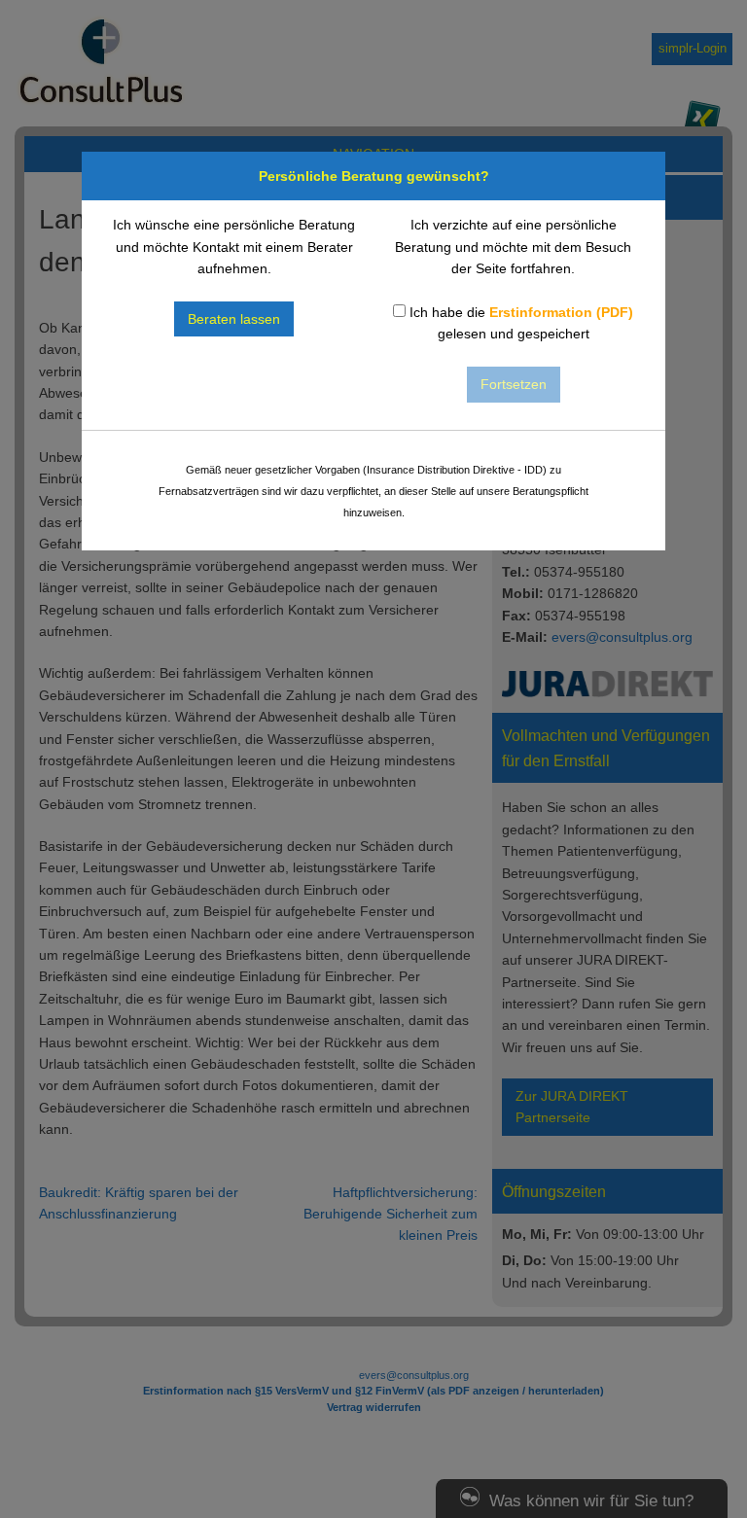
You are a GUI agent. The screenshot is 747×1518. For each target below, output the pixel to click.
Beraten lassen (234, 319)
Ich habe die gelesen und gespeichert (519, 322)
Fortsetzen (513, 384)
